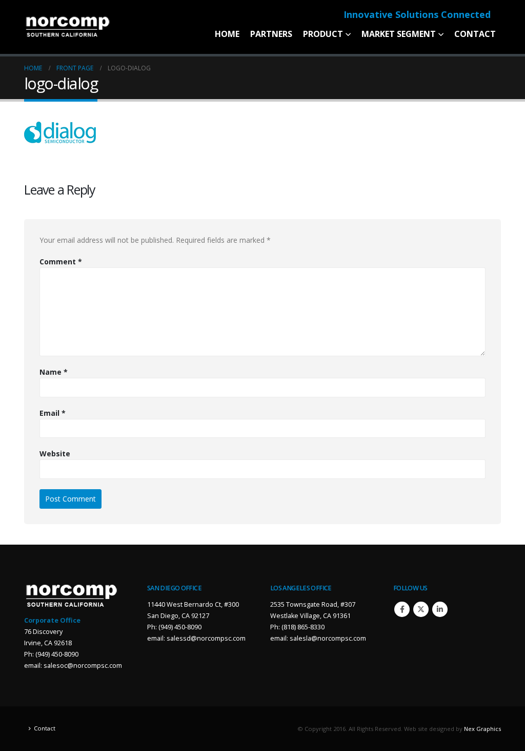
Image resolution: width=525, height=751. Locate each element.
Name (53, 372)
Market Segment (398, 34)
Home (227, 34)
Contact (475, 34)
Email (52, 413)
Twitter (421, 609)
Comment (60, 261)
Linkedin (440, 609)
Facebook (402, 609)
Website (54, 453)
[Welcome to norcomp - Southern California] (67, 27)
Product (323, 34)
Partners (271, 34)
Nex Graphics (482, 729)
